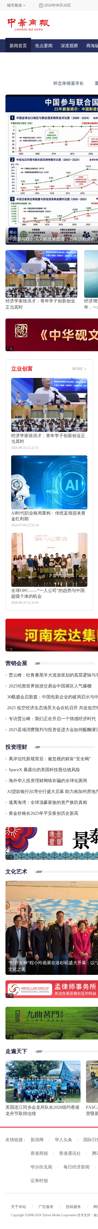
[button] (12, 168)
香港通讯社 (70, 1153)
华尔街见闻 (41, 1167)
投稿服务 (73, 1207)
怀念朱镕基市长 (68, 83)
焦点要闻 (44, 45)
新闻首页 (18, 45)
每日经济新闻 (76, 1167)
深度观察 (69, 45)
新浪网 (37, 1139)
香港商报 (39, 1153)
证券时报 (39, 1180)
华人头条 (63, 1139)
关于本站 (18, 1207)
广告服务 (46, 1207)
